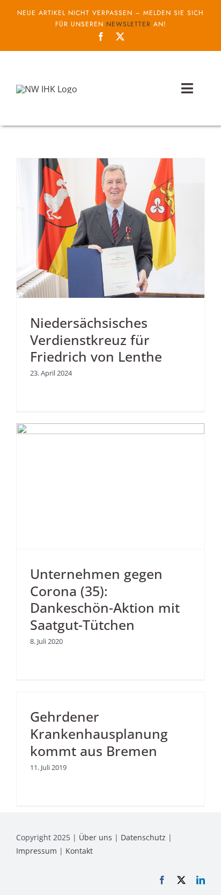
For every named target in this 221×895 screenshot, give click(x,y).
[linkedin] (200, 880)
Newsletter (128, 24)
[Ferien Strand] (46, 89)
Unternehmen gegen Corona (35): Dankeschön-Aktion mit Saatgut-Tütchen (105, 599)
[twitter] (120, 36)
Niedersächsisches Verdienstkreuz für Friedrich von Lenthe (96, 340)
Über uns (95, 837)
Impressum (36, 851)
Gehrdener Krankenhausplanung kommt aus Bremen (99, 734)
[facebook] (101, 36)
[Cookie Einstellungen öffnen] (19, 881)
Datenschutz (143, 837)
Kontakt (79, 851)
